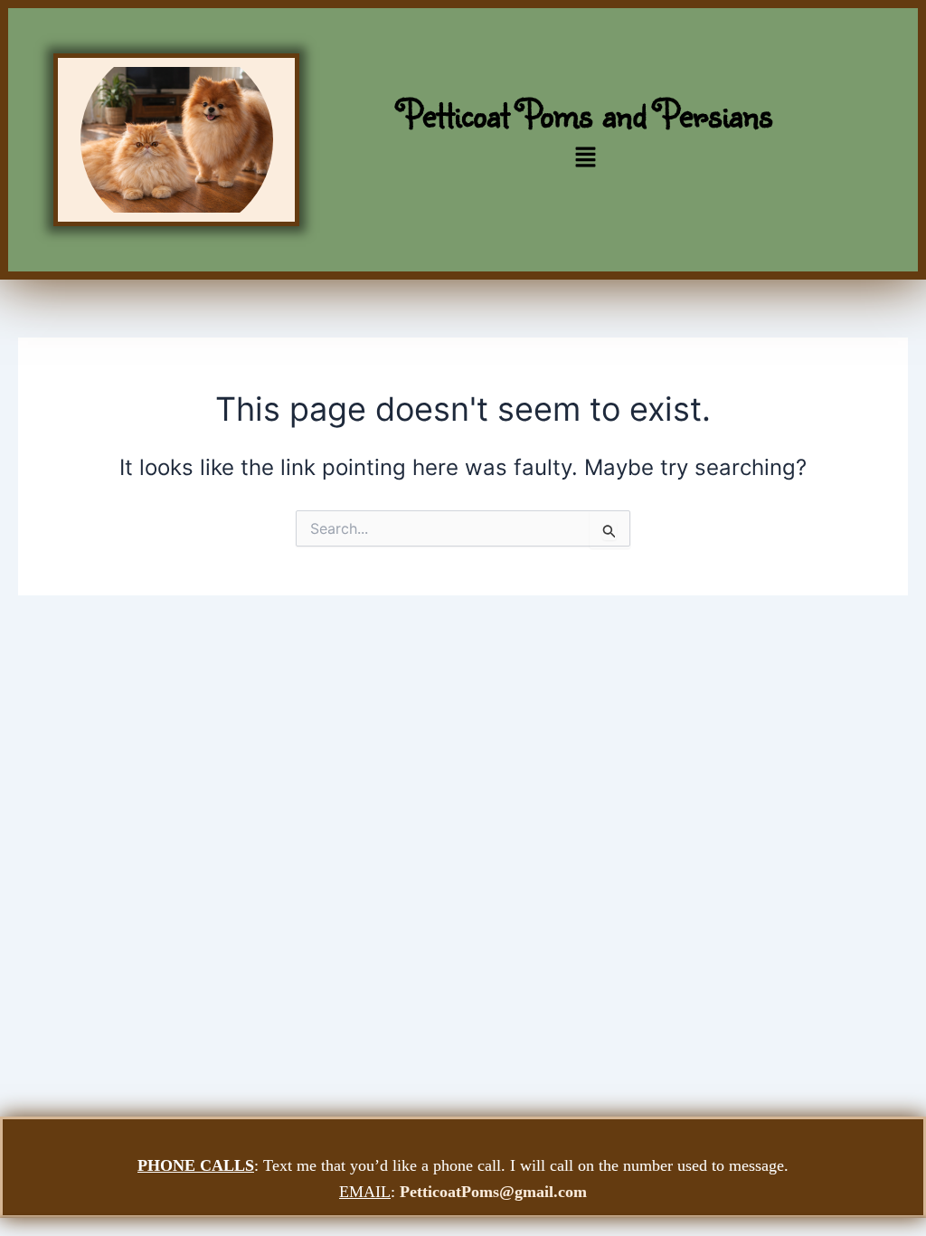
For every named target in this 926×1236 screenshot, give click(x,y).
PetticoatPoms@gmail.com (493, 1192)
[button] (586, 158)
